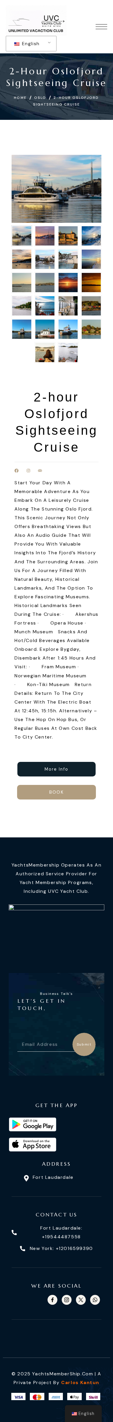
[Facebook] (16, 471)
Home (20, 97)
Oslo (40, 97)
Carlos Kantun (80, 1382)
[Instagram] (28, 471)
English (30, 44)
